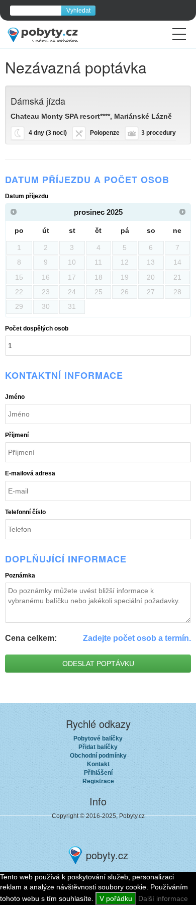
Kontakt (98, 764)
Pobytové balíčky (98, 738)
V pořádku (116, 898)
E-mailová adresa (30, 473)
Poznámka (20, 575)
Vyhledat (78, 10)
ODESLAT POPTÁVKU (98, 664)
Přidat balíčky (98, 747)
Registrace (98, 781)
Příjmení (17, 435)
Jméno (15, 396)
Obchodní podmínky (98, 755)
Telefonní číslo (25, 512)
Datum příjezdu (26, 196)
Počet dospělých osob (36, 328)
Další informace (163, 898)
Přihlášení (98, 772)
